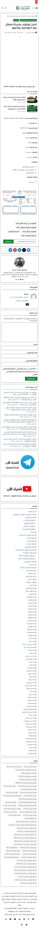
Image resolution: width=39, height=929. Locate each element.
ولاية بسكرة (32, 650)
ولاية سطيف (31, 700)
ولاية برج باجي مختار (29, 644)
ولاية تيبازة (32, 680)
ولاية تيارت (32, 677)
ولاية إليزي (32, 594)
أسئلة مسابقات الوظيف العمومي (24, 514)
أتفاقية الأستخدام (10, 908)
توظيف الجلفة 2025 (30, 796)
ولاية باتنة (32, 638)
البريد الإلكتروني (31, 352)
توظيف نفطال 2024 (29, 231)
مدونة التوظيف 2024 (28, 235)
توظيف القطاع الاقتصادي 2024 (12, 796)
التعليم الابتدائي (29, 520)
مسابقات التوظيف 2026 (11, 857)
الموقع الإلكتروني (31, 360)
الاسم (35, 344)
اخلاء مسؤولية (13, 911)
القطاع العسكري (30, 547)
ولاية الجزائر (32, 609)
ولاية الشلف (32, 615)
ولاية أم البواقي (30, 588)
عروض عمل (31, 16)
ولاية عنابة (32, 715)
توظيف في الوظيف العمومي (12, 809)
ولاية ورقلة (32, 750)
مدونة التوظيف (13, 231)
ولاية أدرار (33, 585)
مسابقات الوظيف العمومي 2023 (27, 877)
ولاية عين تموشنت (29, 721)
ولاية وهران (32, 753)
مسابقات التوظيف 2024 (12, 854)
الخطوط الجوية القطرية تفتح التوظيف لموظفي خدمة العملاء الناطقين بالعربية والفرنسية (19, 420)
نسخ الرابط (8, 241)
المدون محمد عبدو (30, 32)
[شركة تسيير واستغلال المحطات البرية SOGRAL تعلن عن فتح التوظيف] (32, 108)
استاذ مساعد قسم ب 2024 (14, 767)
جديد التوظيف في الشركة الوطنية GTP (26, 822)
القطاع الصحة (31, 544)
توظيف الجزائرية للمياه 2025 (28, 792)
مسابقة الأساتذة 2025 (26, 559)
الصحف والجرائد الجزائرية (27, 535)
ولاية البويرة (32, 603)
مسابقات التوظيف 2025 (28, 857)
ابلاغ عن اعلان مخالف (11, 914)
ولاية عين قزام (31, 727)
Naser (26, 294)
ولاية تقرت (32, 665)
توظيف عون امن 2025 (29, 809)
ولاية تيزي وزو (31, 683)
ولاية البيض (32, 606)
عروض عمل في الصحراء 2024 (28, 847)
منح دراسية (32, 573)
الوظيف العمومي (30, 562)
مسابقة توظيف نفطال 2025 (28, 883)
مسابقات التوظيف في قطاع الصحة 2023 (25, 867)
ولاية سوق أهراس (29, 709)
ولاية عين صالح (31, 724)
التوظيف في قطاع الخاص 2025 (27, 776)
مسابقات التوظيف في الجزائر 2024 (26, 864)
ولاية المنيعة (31, 629)
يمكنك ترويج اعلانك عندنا (27, 914)
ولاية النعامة (31, 632)
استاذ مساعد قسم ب (30, 767)
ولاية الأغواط (31, 597)
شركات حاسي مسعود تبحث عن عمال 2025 (25, 844)
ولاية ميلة (32, 747)
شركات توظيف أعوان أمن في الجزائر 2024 (25, 834)
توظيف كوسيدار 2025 (29, 815)
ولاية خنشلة (32, 697)
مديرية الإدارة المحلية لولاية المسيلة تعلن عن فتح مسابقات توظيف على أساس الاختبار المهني (19, 432)
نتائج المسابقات (30, 576)
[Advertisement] (19, 58)
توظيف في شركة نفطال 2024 (25, 223)
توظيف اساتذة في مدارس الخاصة (27, 786)
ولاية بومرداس (31, 659)
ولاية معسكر (31, 744)
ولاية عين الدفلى (30, 718)
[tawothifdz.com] (22, 7)
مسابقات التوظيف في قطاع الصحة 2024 (25, 870)
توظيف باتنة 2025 (10, 802)
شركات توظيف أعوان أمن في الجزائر (26, 831)
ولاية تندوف (32, 674)
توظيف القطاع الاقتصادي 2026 (27, 802)
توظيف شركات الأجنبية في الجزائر (27, 805)
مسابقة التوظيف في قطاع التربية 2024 (25, 880)
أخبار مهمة (32, 511)
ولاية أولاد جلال (31, 591)
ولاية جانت (32, 691)
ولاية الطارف (32, 618)
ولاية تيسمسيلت (30, 685)
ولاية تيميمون (31, 688)
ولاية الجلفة (32, 612)
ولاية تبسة (32, 662)
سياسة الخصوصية (25, 911)
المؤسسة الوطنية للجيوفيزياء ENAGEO (26, 783)
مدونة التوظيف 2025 (13, 851)
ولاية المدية (32, 621)
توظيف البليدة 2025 (10, 786)
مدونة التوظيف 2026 (29, 854)
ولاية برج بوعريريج (30, 647)
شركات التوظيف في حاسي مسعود (26, 828)
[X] (18, 279)
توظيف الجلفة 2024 (12, 792)
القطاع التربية (31, 538)
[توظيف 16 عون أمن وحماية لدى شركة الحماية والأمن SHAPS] (32, 99)
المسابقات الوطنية (29, 553)
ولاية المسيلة (31, 624)
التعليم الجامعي (29, 526)
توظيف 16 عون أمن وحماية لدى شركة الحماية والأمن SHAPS (14, 98)
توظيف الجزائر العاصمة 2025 (28, 789)
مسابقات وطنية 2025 (27, 556)
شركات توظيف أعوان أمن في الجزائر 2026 (25, 841)
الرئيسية (16, 20)
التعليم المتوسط (29, 529)
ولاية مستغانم (31, 742)
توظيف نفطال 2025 (30, 818)
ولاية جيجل (32, 694)
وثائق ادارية (32, 579)
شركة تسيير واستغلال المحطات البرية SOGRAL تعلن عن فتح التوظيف (15, 107)
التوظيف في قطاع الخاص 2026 (27, 779)
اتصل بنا (19, 908)
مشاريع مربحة (31, 570)
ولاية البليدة (32, 600)
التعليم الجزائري (30, 517)
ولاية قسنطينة (31, 739)
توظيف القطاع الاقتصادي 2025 (27, 799)
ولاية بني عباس (30, 656)
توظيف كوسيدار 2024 (10, 812)
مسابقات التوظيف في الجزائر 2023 (26, 860)
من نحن (31, 908)
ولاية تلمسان (31, 668)
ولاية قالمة (32, 736)
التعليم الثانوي (29, 523)
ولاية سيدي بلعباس (29, 712)
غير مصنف (32, 565)
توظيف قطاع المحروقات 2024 (25, 227)
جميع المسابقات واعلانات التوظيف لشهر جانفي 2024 (22, 825)
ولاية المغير (32, 626)
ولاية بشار (32, 653)
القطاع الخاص (31, 541)
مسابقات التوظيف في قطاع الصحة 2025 (25, 873)
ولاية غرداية (32, 730)
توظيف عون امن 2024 (9, 805)
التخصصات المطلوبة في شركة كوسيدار (26, 770)
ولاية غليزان (32, 733)
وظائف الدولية (31, 582)
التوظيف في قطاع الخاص (29, 773)
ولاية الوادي (32, 635)
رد (27, 304)
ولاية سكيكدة (31, 706)
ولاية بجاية (32, 641)
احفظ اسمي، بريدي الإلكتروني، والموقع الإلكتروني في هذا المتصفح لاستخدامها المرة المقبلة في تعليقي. (19, 371)
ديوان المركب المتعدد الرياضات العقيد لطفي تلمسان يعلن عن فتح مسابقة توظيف (20, 408)
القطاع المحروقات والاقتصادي (16, 16)
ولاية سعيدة (31, 703)
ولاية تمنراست (31, 671)
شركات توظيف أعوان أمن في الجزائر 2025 (25, 838)
